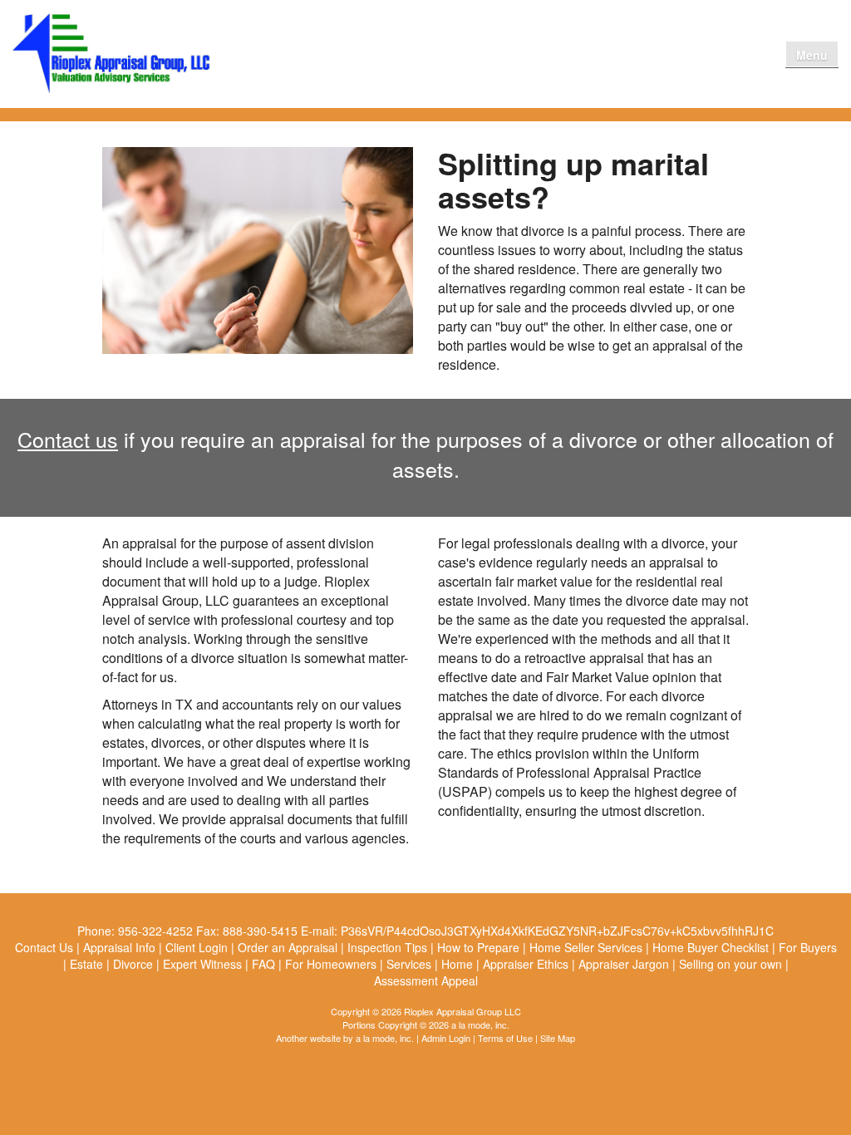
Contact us (67, 439)
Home (525, 53)
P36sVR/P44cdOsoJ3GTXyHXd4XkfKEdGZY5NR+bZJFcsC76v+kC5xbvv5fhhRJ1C (557, 930)
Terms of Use (505, 1037)
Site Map (557, 1037)
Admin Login (445, 1037)
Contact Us (743, 53)
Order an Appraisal (594, 53)
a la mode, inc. (385, 1037)
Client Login (676, 53)
